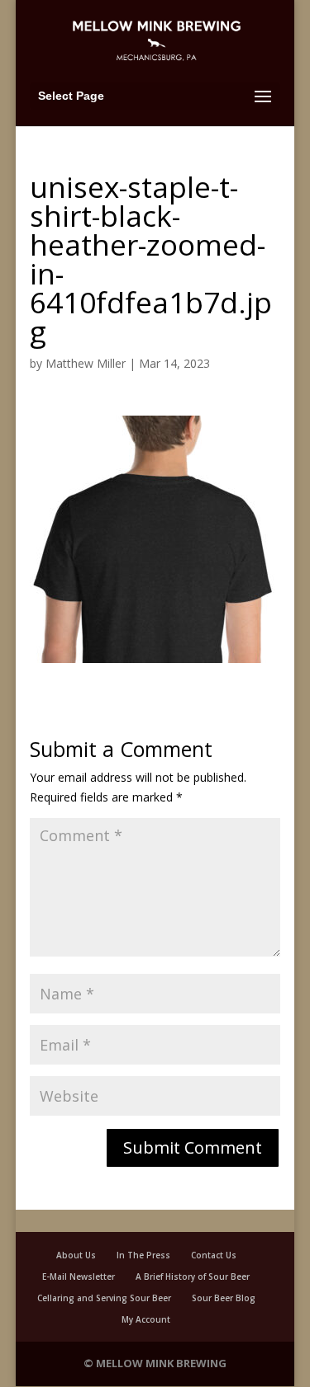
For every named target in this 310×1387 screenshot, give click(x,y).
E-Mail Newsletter (78, 1276)
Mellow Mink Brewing (161, 1363)
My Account (146, 1319)
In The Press (143, 1255)
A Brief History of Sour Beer (193, 1276)
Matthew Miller (85, 363)
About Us (76, 1255)
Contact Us (213, 1255)
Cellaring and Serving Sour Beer (104, 1298)
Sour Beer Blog (223, 1298)
